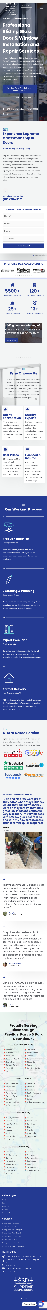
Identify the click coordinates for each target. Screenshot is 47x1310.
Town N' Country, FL (16, 915)
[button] (41, 9)
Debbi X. (6, 828)
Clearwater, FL (14, 965)
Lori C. (11, 1004)
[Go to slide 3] (19, 275)
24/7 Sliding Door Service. (13, 196)
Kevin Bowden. (15, 963)
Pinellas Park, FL (14, 1006)
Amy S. (12, 913)
